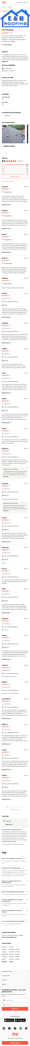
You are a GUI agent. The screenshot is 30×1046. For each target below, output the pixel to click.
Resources (4, 980)
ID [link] (6, 7)
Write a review (15, 176)
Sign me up (15, 1009)
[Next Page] (27, 807)
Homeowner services (7, 971)
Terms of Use (11, 1038)
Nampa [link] (10, 7)
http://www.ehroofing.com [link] (9, 937)
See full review (6, 204)
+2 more (13, 41)
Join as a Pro (19, 2)
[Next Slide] (6, 154)
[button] (13, 138)
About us (4, 984)
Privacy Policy (19, 1038)
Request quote (15, 1043)
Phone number (8, 44)
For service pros (6, 975)
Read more (5, 61)
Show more (9, 824)
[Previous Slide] (3, 154)
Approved (5, 11)
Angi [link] (3, 7)
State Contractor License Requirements (11, 829)
